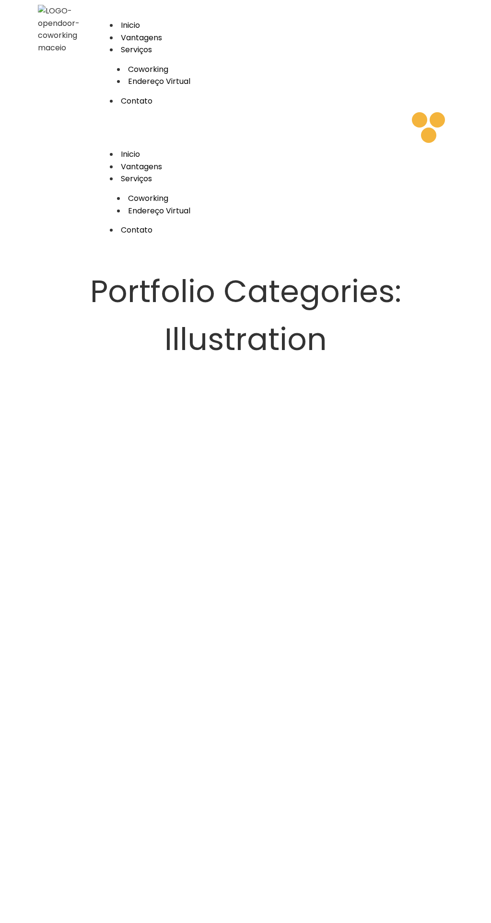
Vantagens (141, 37)
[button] (252, 128)
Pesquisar (457, 455)
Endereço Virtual (159, 81)
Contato (136, 100)
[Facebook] (428, 135)
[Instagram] (437, 120)
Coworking (148, 69)
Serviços (136, 49)
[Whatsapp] (419, 120)
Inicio (130, 25)
